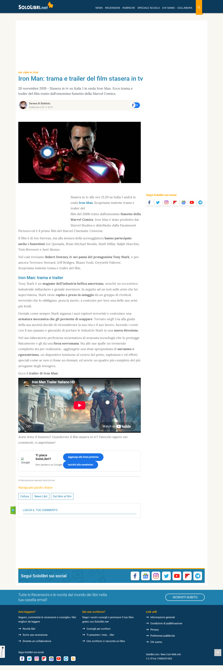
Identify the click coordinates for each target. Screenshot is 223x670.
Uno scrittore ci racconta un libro (106, 641)
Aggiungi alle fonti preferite (83, 457)
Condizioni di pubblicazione (166, 623)
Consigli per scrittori (98, 628)
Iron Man (86, 203)
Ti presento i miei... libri (100, 634)
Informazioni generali (162, 617)
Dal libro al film (62, 496)
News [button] (99, 7)
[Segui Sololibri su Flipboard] (175, 202)
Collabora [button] (184, 7)
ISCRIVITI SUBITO (185, 597)
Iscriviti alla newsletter (80, 464)
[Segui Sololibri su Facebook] (150, 202)
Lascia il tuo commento (40, 510)
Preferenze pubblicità (162, 635)
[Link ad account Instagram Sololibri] (36, 658)
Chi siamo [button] (168, 7)
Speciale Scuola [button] (148, 7)
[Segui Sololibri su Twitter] (158, 202)
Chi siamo (156, 642)
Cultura (24, 496)
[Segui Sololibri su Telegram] (201, 202)
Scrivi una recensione (35, 634)
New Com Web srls (171, 654)
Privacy (154, 629)
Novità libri (29, 628)
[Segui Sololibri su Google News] (184, 202)
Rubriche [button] (128, 7)
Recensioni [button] (112, 7)
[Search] (199, 7)
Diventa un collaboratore (37, 641)
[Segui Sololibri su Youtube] (192, 202)
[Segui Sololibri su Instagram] (167, 202)
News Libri (40, 496)
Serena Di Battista (39, 103)
